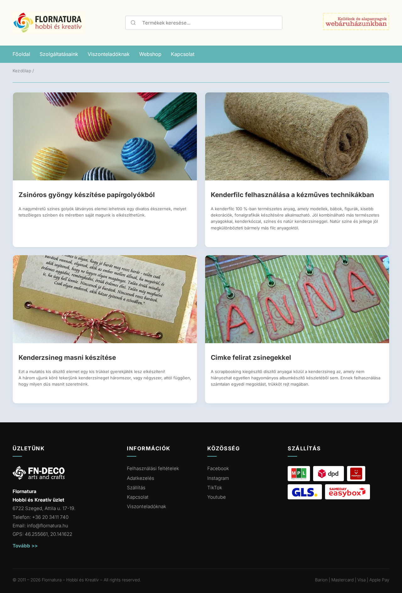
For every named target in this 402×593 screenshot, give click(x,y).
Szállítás (136, 488)
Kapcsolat (182, 54)
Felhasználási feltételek (153, 468)
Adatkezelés (140, 478)
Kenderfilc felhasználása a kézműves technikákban (292, 195)
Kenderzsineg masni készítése (67, 357)
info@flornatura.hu (47, 526)
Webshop (150, 54)
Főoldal (21, 54)
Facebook (218, 468)
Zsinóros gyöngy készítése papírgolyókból (87, 195)
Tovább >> (25, 546)
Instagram (218, 478)
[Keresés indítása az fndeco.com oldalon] (132, 22)
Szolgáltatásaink (59, 54)
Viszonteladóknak (109, 54)
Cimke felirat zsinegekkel (251, 357)
